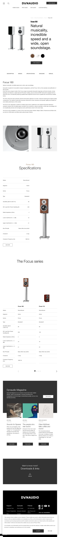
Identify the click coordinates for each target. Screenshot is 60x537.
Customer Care (10, 508)
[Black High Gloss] (43, 56)
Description (10, 73)
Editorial (9, 420)
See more (8, 366)
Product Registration (11, 511)
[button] (5, 138)
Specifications (30, 73)
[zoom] (16, 38)
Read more (48, 396)
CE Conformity (31, 508)
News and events (43, 420)
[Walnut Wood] (32, 56)
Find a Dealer (20, 508)
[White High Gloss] (37, 56)
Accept (38, 531)
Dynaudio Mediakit (21, 511)
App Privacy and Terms (31, 512)
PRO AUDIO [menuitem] (25, 7)
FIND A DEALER (52, 3)
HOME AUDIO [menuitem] (16, 7)
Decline (50, 531)
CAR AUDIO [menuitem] (33, 7)
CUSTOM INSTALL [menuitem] (43, 7)
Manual (51, 73)
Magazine (41, 73)
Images (20, 73)
